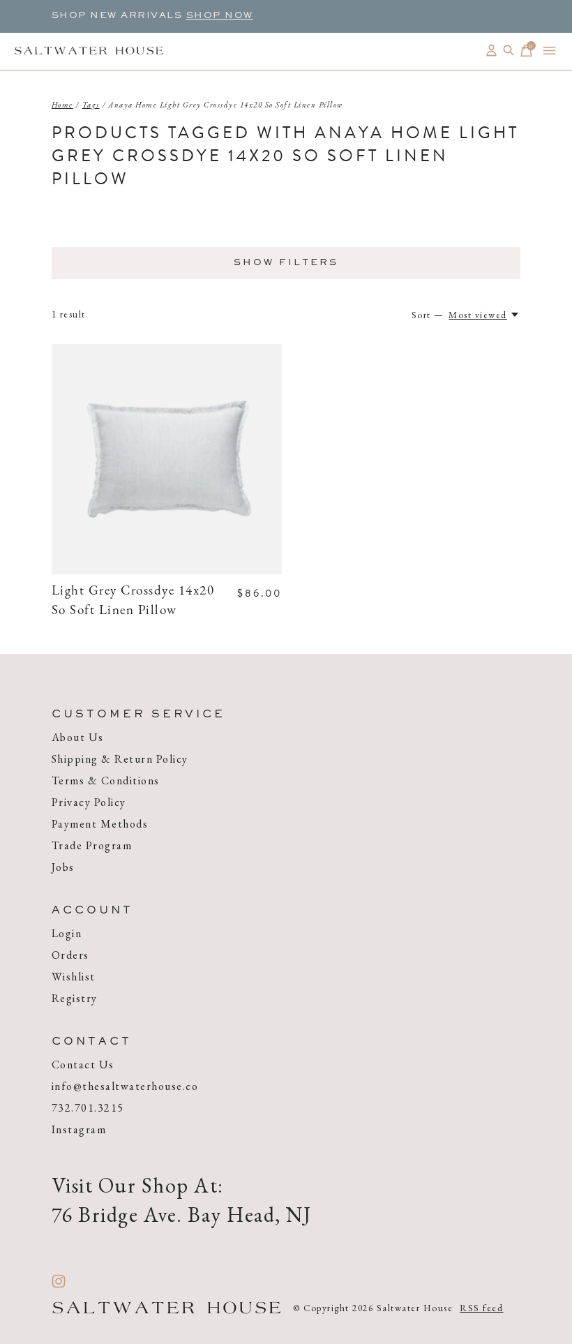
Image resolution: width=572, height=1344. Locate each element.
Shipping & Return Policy (120, 759)
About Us (78, 737)
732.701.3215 (88, 1107)
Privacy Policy (89, 802)
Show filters (286, 263)
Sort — (428, 315)
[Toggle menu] (549, 50)
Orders (70, 955)
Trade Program (92, 845)
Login (67, 933)
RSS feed (481, 1308)
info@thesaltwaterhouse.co (125, 1086)
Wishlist (74, 976)
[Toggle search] (509, 50)
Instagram (79, 1129)
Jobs (63, 867)
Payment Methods (100, 823)
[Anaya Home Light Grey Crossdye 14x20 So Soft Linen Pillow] (167, 459)
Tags (91, 105)
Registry (75, 998)
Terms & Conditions (106, 780)
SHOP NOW (219, 16)
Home (62, 105)
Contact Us (83, 1064)
